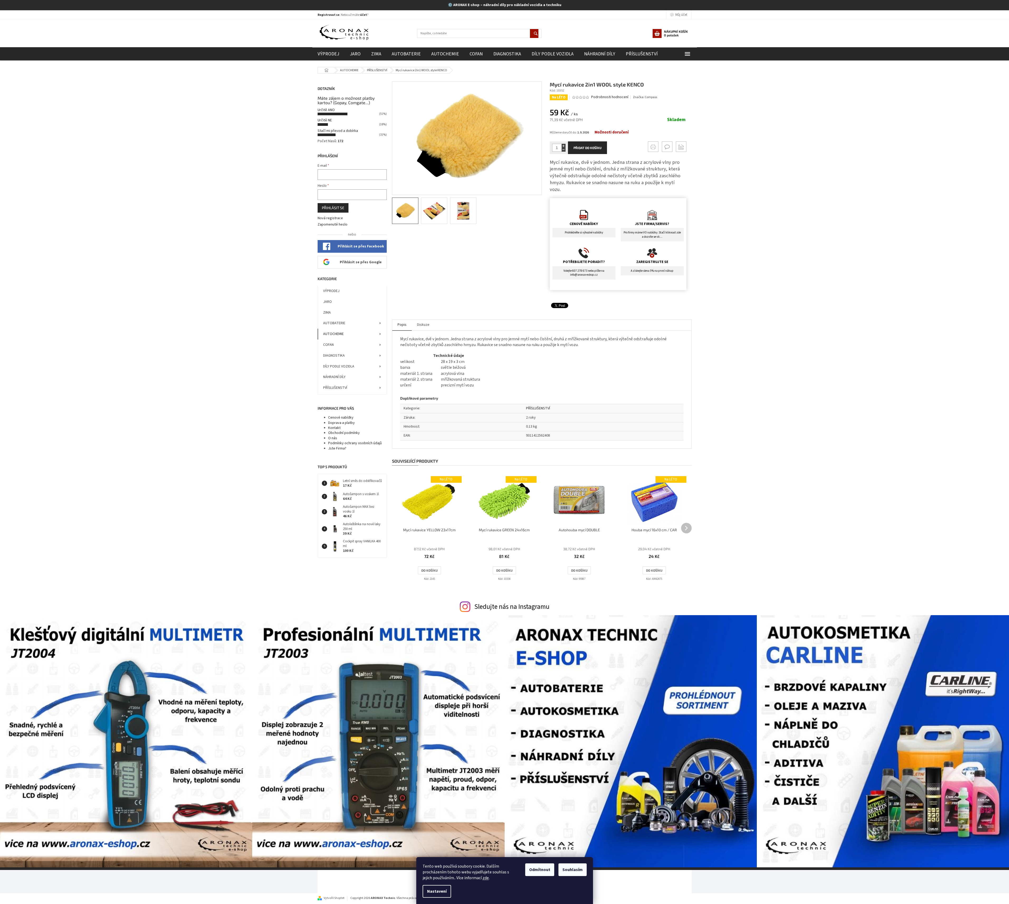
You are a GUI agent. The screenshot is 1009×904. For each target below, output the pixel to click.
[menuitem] (328, 53)
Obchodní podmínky (344, 433)
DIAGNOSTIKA (334, 355)
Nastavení (437, 891)
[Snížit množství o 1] (564, 150)
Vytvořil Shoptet (334, 898)
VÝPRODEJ (331, 291)
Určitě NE (325, 120)
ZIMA (327, 312)
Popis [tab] (402, 324)
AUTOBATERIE (334, 323)
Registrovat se (328, 15)
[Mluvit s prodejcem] (667, 146)
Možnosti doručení (612, 132)
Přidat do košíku (587, 148)
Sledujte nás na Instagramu (511, 606)
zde (485, 878)
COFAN (328, 344)
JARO (327, 301)
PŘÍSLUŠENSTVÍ (335, 387)
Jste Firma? (337, 448)
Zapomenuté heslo (332, 224)
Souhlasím (572, 870)
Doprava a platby (341, 422)
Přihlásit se (333, 207)
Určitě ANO (326, 110)
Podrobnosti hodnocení (609, 97)
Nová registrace (330, 218)
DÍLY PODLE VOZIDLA (338, 366)
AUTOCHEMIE (333, 334)
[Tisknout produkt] (653, 146)
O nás (332, 438)
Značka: (645, 97)
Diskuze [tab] (423, 324)
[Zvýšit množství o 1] (564, 146)
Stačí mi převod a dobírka (338, 130)
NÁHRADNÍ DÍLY (334, 377)
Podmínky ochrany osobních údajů (355, 443)
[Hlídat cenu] (681, 146)
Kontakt (334, 428)
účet (363, 15)
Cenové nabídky (340, 417)
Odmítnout (539, 870)
